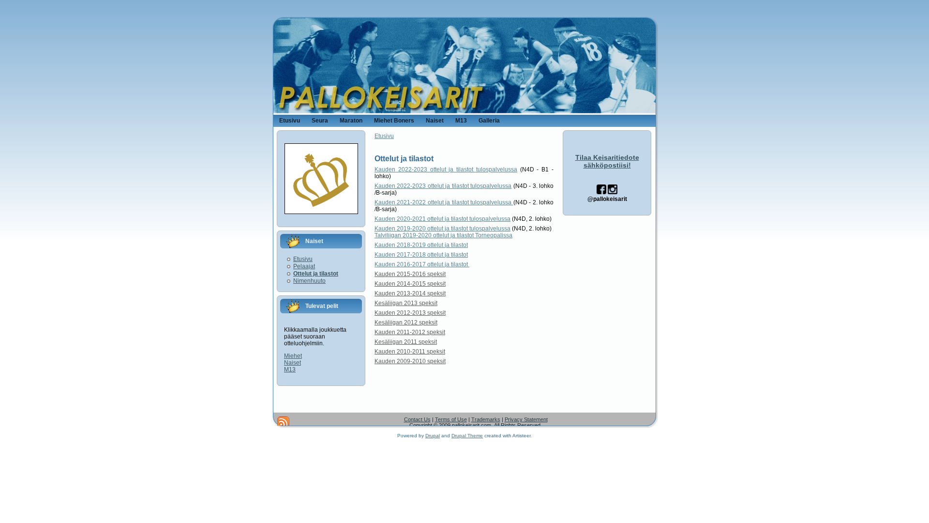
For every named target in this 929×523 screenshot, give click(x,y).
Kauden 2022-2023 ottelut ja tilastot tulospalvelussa (446, 169)
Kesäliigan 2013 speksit (406, 303)
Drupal (432, 435)
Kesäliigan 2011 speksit (406, 341)
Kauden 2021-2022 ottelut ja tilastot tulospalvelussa (444, 202)
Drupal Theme (467, 435)
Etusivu (303, 259)
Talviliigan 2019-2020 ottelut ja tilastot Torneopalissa (443, 235)
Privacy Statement (526, 419)
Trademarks (485, 419)
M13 (290, 369)
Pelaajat (304, 266)
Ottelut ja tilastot (315, 273)
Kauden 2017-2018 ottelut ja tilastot (421, 254)
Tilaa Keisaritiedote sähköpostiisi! (607, 161)
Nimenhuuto (309, 280)
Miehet (293, 356)
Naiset (292, 362)
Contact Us (417, 419)
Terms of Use (451, 419)
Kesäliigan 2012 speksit (406, 322)
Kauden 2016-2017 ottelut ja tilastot (422, 264)
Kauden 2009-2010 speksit (410, 361)
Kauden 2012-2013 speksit (410, 312)
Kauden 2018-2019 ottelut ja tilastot (421, 245)
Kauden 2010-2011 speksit (410, 351)
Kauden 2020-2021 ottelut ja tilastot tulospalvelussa (442, 218)
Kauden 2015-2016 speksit (410, 274)
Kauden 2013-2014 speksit (410, 293)
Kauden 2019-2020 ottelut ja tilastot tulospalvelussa (442, 228)
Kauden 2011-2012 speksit (410, 332)
